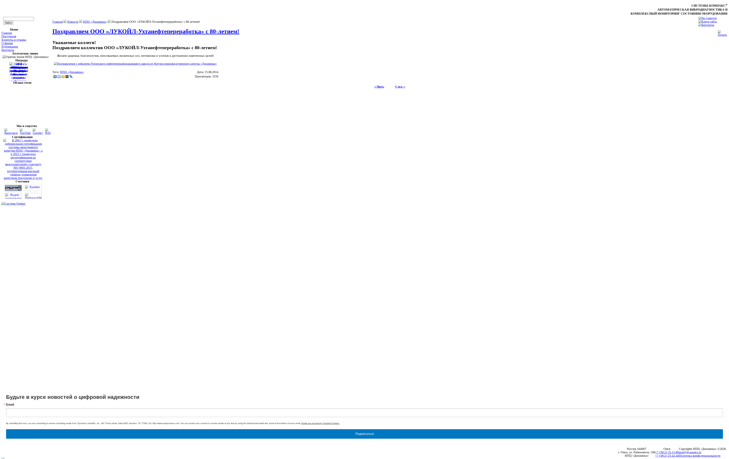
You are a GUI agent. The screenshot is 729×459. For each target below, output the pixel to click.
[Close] (420, 192)
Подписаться (364, 257)
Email (314, 218)
